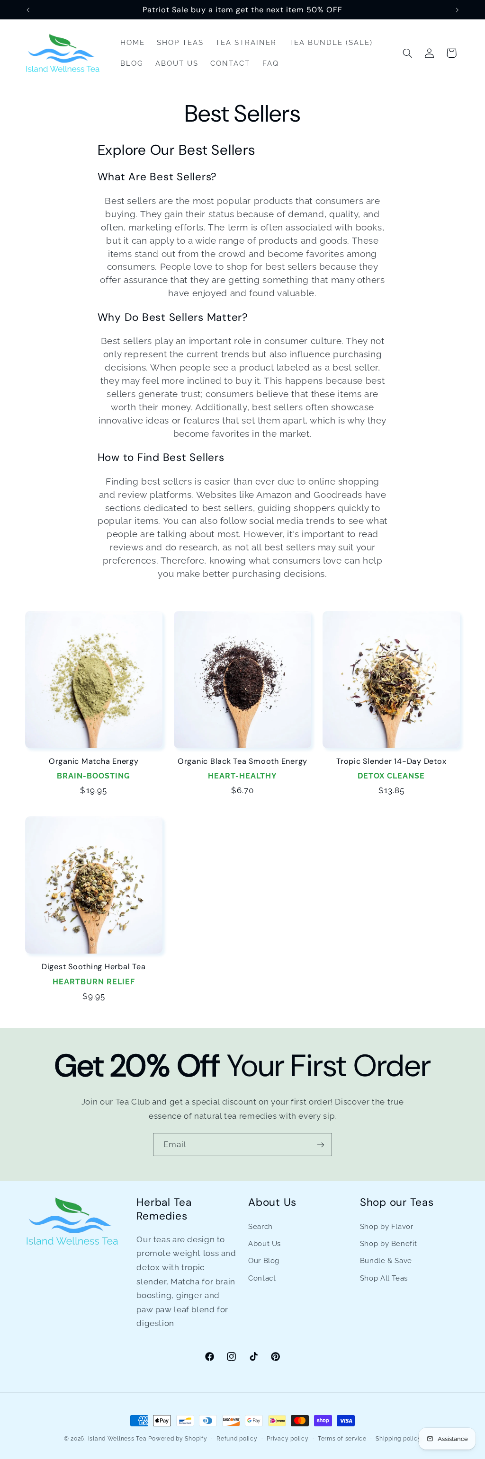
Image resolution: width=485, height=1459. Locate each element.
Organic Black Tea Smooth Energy (242, 761)
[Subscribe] (321, 1144)
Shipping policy (398, 1438)
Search (260, 1226)
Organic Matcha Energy (94, 761)
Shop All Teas (384, 1278)
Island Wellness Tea (117, 1438)
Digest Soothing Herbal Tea (94, 967)
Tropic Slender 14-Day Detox (391, 761)
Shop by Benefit (388, 1243)
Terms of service (342, 1438)
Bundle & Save (386, 1260)
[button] (407, 53)
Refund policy (237, 1438)
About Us (264, 1243)
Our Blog (263, 1260)
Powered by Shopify (177, 1438)
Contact (262, 1278)
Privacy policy (287, 1438)
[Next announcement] (457, 9)
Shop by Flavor (386, 1226)
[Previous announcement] (28, 9)
